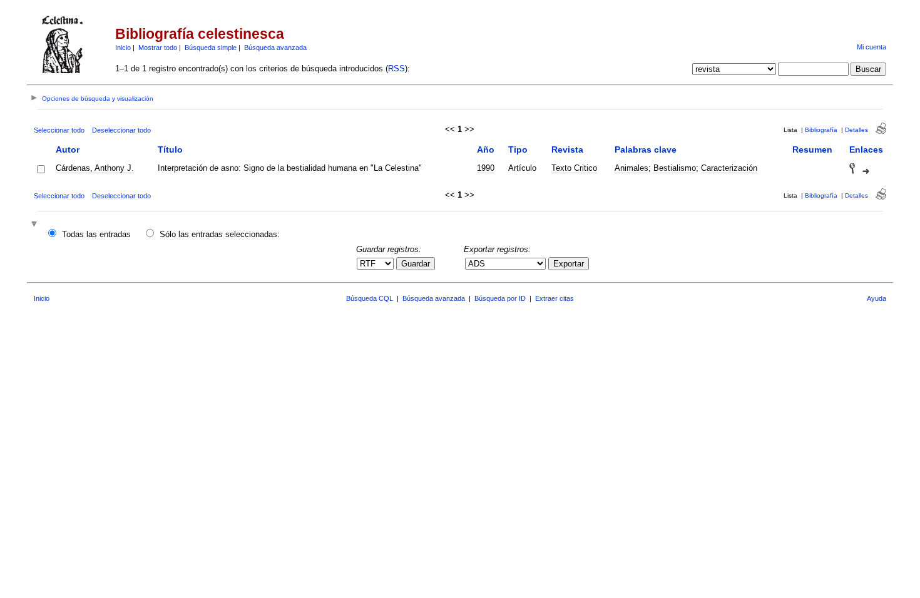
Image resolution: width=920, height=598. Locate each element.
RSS (396, 68)
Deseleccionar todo (121, 130)
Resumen (812, 149)
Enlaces (866, 149)
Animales (631, 168)
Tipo (518, 149)
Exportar (568, 263)
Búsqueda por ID (500, 298)
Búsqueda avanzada (275, 47)
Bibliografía (821, 129)
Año (485, 149)
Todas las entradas (96, 234)
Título (170, 149)
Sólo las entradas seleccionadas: (220, 234)
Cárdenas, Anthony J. (95, 168)
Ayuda (876, 298)
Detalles (856, 129)
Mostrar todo (157, 47)
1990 (485, 168)
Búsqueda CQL (369, 298)
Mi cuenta (871, 47)
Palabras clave (646, 149)
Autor (67, 149)
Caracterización (729, 168)
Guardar (415, 263)
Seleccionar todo (59, 130)
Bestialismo (674, 168)
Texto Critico (574, 168)
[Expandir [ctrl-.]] (35, 224)
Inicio (123, 47)
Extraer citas (554, 298)
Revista (567, 149)
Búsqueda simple (211, 47)
